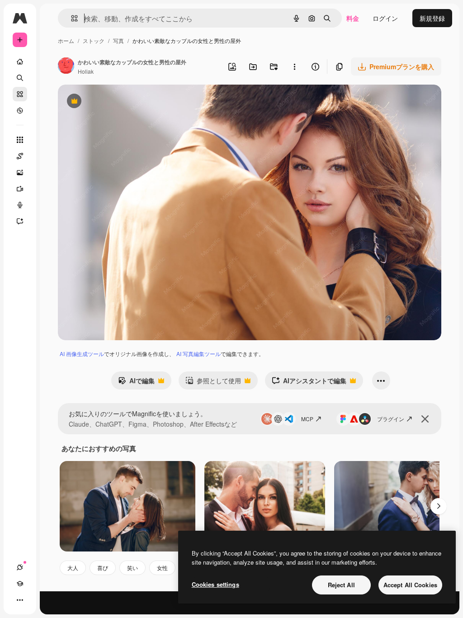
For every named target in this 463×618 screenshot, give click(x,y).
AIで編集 (136, 383)
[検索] (20, 78)
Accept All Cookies (410, 584)
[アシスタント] (20, 221)
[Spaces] (20, 156)
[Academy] (20, 583)
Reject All (341, 584)
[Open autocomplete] (70, 18)
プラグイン (390, 419)
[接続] (20, 567)
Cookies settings (215, 584)
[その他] (20, 600)
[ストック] (20, 94)
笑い (132, 567)
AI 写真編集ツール (198, 353)
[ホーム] (20, 61)
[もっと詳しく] (20, 110)
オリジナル (120, 102)
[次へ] (438, 506)
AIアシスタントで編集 (309, 383)
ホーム (66, 40)
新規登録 (432, 18)
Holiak (86, 71)
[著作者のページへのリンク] (66, 66)
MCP (307, 419)
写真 (118, 40)
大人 (72, 567)
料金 (352, 18)
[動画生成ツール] (20, 188)
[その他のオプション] (294, 66)
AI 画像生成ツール (82, 353)
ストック (93, 40)
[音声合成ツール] (20, 205)
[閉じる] (425, 419)
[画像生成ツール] (20, 172)
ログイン (385, 18)
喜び (102, 567)
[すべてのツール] (20, 140)
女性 (162, 567)
